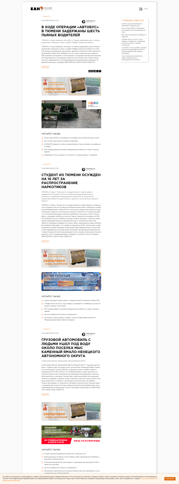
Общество (45, 66)
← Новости (45, 16)
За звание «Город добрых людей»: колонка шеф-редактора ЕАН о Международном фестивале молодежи (70, 319)
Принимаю (170, 478)
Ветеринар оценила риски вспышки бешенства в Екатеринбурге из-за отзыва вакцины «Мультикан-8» (71, 472)
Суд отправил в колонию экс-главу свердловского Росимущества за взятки (132, 57)
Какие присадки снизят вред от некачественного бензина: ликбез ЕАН (72, 300)
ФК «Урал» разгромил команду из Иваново (61, 141)
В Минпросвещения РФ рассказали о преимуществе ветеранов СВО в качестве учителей (71, 463)
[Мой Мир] (97, 71)
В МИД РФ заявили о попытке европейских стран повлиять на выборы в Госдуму (72, 145)
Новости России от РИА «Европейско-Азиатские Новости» (37, 9)
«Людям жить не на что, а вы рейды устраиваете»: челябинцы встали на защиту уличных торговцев (72, 305)
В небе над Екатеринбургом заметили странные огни (65, 454)
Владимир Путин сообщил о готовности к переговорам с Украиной (70, 155)
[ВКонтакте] (89, 71)
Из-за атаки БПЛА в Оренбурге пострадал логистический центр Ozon (71, 138)
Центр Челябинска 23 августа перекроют (60, 314)
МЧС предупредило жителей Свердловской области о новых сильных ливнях (71, 151)
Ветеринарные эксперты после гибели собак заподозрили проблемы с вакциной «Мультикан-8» (72, 458)
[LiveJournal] (100, 71)
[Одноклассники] (92, 71)
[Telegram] (95, 71)
